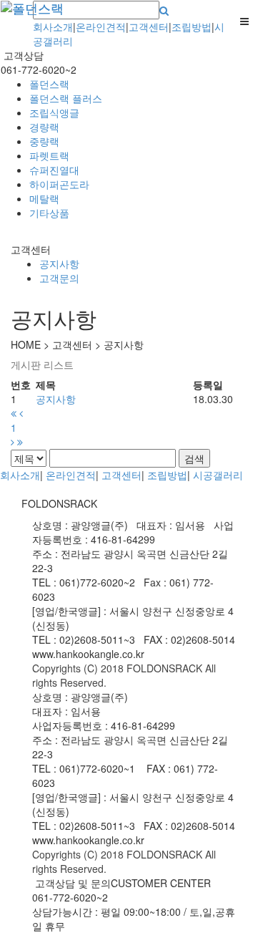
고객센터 (149, 26)
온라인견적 (101, 26)
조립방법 (192, 26)
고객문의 (59, 278)
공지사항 (59, 263)
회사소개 (53, 26)
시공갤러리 (218, 475)
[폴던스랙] (22, 19)
